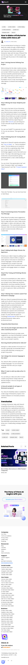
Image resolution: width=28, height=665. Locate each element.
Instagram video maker (7, 571)
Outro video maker (6, 624)
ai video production (6, 29)
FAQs (2, 551)
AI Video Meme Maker (7, 600)
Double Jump (11, 316)
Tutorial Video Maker (6, 604)
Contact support (5, 557)
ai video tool (15, 29)
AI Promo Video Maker (7, 617)
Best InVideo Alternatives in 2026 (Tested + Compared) (13, 469)
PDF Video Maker (5, 630)
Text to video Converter (7, 582)
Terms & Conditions (6, 535)
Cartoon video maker (6, 579)
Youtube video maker (6, 574)
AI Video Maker (5, 591)
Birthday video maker (6, 596)
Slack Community (5, 552)
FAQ (2, 559)
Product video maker (6, 610)
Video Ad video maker (6, 619)
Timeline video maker (6, 593)
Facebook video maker (7, 567)
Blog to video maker (6, 584)
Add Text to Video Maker (7, 598)
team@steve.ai (5, 657)
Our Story (3, 534)
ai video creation (11, 26)
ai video (4, 26)
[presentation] (21, 446)
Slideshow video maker (7, 621)
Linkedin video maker (6, 572)
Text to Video (8, 144)
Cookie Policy (4, 539)
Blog (2, 545)
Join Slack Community (6, 561)
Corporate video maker (7, 622)
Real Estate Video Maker (7, 605)
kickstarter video (5, 32)
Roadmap (3, 541)
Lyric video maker (5, 586)
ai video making (21, 26)
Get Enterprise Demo (7, 562)
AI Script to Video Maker (7, 628)
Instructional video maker (7, 626)
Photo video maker (6, 580)
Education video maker (7, 615)
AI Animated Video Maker (7, 589)
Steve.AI (13, 32)
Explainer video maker (7, 612)
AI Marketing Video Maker (7, 614)
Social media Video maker (7, 595)
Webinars (3, 549)
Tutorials (3, 547)
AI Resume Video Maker (7, 602)
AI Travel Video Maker (7, 631)
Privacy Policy (4, 537)
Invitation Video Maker (7, 588)
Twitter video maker (6, 569)
